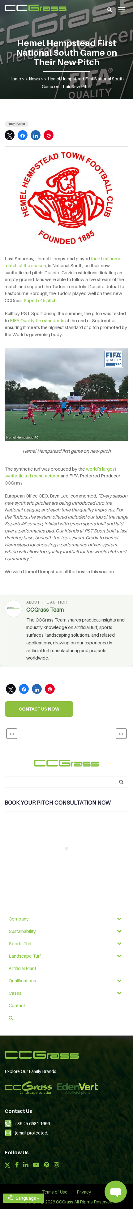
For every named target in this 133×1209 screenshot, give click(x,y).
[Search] (109, 9)
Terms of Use (54, 1191)
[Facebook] (17, 1165)
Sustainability (22, 931)
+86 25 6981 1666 (32, 1123)
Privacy (84, 1191)
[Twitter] (7, 1165)
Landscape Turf (25, 956)
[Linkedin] (25, 1165)
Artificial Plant (22, 968)
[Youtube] (36, 1165)
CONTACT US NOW (39, 708)
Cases (15, 993)
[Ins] (56, 1165)
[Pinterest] (46, 1165)
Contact (17, 1005)
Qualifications (22, 980)
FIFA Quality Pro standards (37, 320)
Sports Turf (20, 943)
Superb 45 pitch (40, 300)
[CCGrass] (35, 8)
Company (19, 918)
